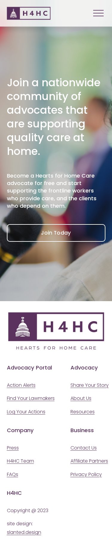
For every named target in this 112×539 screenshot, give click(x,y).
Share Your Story (89, 385)
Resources (82, 411)
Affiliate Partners (89, 461)
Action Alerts (21, 385)
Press (13, 447)
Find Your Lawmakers (31, 398)
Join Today (56, 232)
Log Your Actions (26, 411)
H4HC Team (20, 461)
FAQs (12, 474)
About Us (80, 398)
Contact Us (83, 447)
